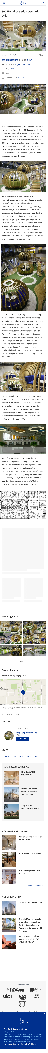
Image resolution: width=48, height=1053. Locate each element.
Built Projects (18, 756)
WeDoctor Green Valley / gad (31, 902)
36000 (13, 69)
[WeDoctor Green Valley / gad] (9, 908)
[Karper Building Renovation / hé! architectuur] (9, 842)
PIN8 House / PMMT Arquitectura (29, 773)
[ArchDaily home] (23, 3)
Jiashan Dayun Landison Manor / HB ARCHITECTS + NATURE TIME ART (29, 939)
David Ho (20, 77)
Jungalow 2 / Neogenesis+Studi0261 (31, 807)
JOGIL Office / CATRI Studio (30, 853)
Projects (6, 756)
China (29, 60)
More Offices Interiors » (36, 885)
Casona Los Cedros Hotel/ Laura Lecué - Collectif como (29, 791)
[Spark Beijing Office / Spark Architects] (9, 876)
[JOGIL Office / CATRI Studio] (9, 859)
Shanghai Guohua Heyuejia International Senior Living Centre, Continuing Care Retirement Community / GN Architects (31, 925)
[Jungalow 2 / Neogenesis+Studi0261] (11, 811)
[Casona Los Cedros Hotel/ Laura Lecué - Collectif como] (11, 794)
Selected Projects (33, 756)
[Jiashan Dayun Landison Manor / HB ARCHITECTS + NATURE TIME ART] (9, 942)
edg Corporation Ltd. (23, 64)
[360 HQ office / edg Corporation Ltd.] (17, 627)
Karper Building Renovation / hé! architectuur (31, 838)
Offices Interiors (10, 60)
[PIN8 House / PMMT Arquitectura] (11, 778)
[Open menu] (3, 2)
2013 (12, 73)
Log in (42, 3)
